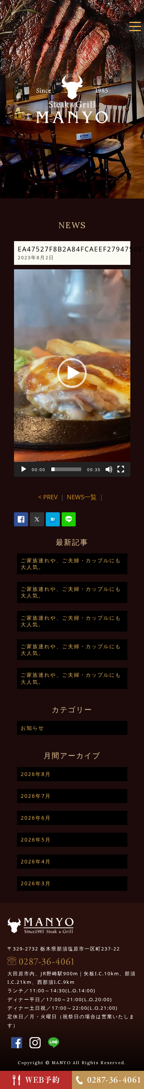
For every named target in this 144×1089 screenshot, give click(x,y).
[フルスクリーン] (120, 469)
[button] (72, 373)
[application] (72, 373)
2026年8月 (36, 773)
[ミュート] (109, 469)
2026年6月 (36, 817)
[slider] (66, 469)
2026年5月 (36, 839)
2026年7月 (36, 795)
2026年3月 (36, 883)
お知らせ (32, 727)
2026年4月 (36, 861)
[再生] (23, 469)
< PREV (48, 497)
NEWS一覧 (82, 497)
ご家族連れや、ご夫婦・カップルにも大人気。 (71, 563)
